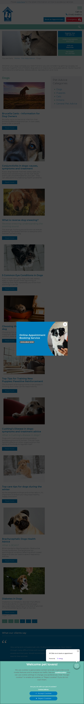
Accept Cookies (44, 693)
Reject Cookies (44, 698)
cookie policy (60, 672)
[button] (77, 666)
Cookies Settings (43, 689)
